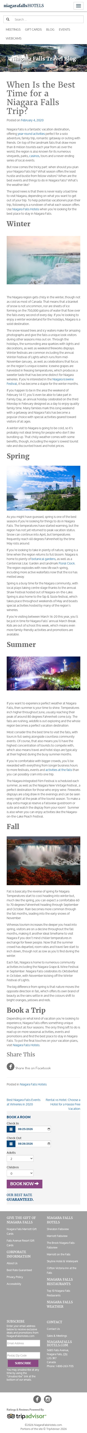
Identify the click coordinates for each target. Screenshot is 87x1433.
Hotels (24, 5)
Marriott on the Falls (58, 1254)
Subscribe (23, 1363)
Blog (50, 29)
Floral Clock (67, 563)
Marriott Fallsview (57, 1236)
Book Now (22, 1184)
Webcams (13, 38)
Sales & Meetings (57, 1336)
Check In (13, 1123)
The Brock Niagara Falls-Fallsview (61, 1245)
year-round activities (31, 133)
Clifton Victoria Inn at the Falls (61, 1270)
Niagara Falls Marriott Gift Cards (22, 1231)
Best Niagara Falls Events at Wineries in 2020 (23, 1102)
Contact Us (53, 1329)
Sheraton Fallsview (58, 1229)
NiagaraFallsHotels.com (59, 1343)
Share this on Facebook (29, 1066)
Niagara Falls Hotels (25, 209)
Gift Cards (33, 29)
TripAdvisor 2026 (56, 1428)
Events (64, 29)
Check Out (14, 1138)
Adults (11, 1153)
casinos (34, 156)
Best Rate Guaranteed (19, 1270)
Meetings (13, 29)
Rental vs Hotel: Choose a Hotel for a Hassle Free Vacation (63, 1104)
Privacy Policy (15, 1277)
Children (13, 1167)
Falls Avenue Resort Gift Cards (20, 1243)
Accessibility (14, 1284)
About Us (12, 1263)
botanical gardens (43, 559)
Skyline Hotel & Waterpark (62, 1261)
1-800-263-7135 (65, 1366)
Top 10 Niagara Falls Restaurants (58, 1293)
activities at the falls (59, 770)
